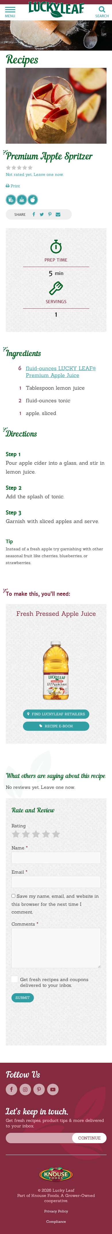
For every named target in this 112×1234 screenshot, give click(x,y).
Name (19, 848)
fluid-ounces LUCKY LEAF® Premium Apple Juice (61, 371)
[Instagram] (25, 1089)
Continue (89, 1138)
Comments (24, 924)
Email (19, 872)
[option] (56, 106)
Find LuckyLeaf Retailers (58, 714)
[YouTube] (53, 1089)
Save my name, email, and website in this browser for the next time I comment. (55, 903)
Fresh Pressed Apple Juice (56, 614)
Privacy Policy (56, 1211)
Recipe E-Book (58, 726)
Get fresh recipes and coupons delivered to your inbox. (54, 982)
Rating (18, 826)
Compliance (56, 1221)
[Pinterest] (39, 1089)
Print (14, 186)
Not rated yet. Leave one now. (34, 174)
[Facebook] (11, 1089)
